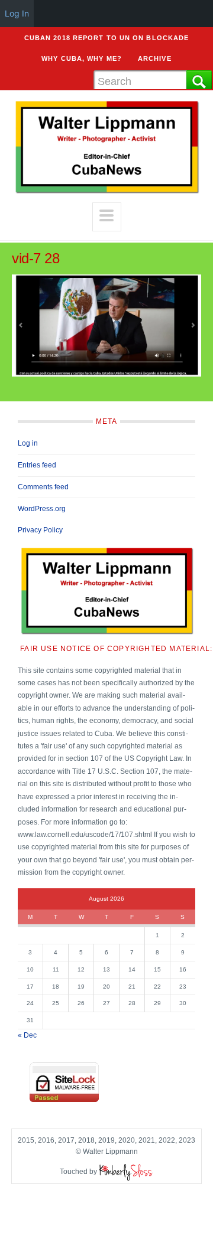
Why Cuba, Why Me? (81, 58)
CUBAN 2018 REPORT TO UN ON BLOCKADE (106, 37)
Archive (155, 58)
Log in (28, 443)
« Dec (27, 1035)
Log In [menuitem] (17, 13)
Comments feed (43, 487)
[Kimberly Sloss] (126, 1171)
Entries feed (37, 465)
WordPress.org (42, 509)
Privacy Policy (40, 530)
